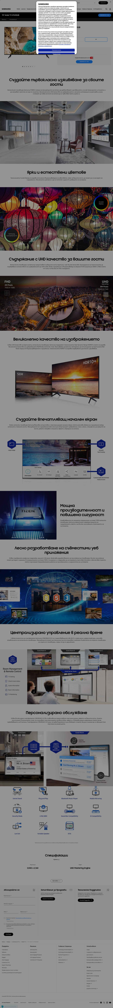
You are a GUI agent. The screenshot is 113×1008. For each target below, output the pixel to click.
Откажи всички (56, 54)
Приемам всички (56, 50)
